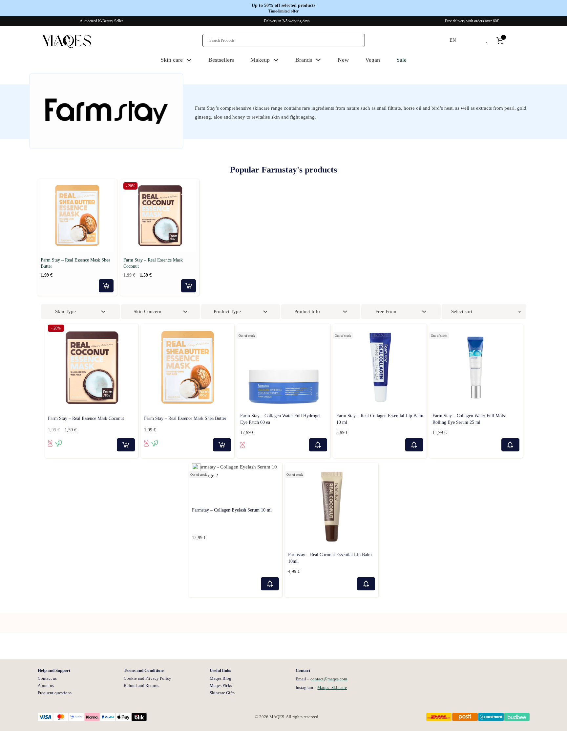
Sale (401, 60)
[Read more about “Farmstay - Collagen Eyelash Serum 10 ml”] (270, 583)
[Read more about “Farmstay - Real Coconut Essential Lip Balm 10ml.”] (366, 583)
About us (46, 685)
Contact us (47, 678)
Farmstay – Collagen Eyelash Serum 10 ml (232, 510)
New (343, 60)
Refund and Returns (141, 685)
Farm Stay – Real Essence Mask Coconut (86, 418)
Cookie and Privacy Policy (147, 678)
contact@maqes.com (328, 678)
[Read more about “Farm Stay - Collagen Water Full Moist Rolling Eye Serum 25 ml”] (510, 444)
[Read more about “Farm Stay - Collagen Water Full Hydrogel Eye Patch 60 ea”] (318, 444)
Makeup (260, 60)
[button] (109, 185)
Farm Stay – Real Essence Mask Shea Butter (185, 418)
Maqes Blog (220, 678)
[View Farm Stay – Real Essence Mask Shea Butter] (77, 214)
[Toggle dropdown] (189, 60)
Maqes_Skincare (332, 687)
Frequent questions (55, 692)
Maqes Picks (221, 685)
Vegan (372, 60)
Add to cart (106, 285)
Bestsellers (221, 60)
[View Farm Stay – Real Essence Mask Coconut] (159, 214)
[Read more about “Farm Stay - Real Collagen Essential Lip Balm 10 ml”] (414, 444)
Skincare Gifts (222, 692)
